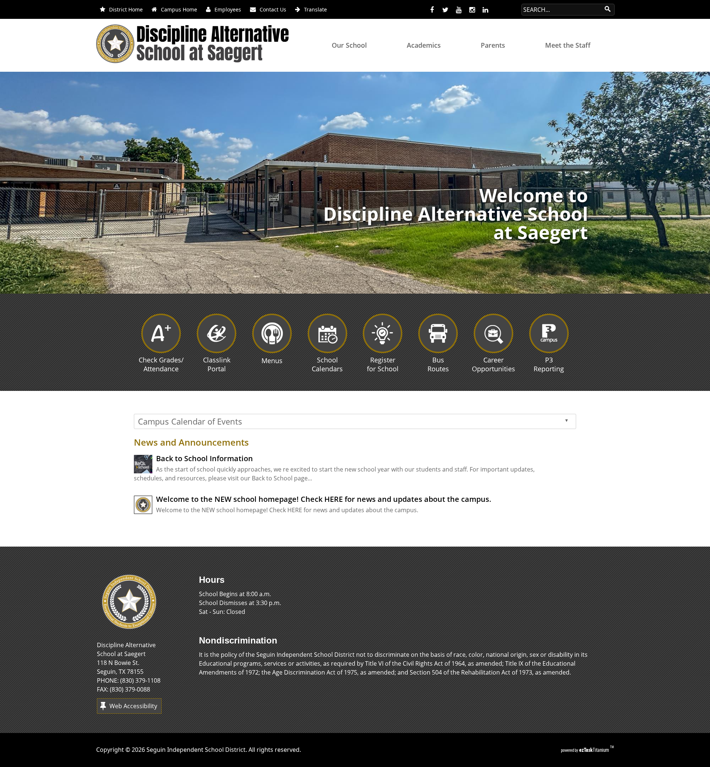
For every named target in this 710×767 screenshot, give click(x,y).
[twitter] (445, 10)
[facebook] (432, 10)
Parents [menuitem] (493, 45)
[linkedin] (485, 10)
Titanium (594, 749)
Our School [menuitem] (349, 45)
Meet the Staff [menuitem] (568, 45)
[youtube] (458, 10)
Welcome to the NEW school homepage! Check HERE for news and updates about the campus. (323, 499)
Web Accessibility (133, 706)
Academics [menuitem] (424, 45)
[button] (703, 285)
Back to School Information (204, 458)
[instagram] (472, 10)
